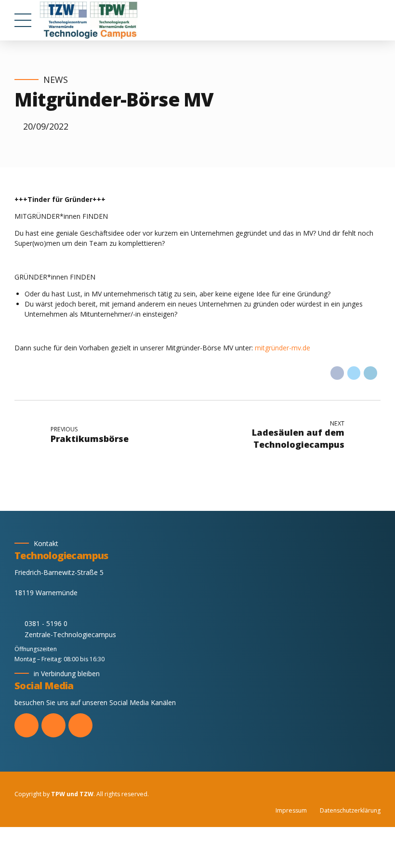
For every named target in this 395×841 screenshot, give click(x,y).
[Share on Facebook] (337, 373)
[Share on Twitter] (354, 373)
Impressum (291, 810)
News (55, 79)
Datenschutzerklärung (350, 810)
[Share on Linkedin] (370, 373)
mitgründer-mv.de (282, 347)
